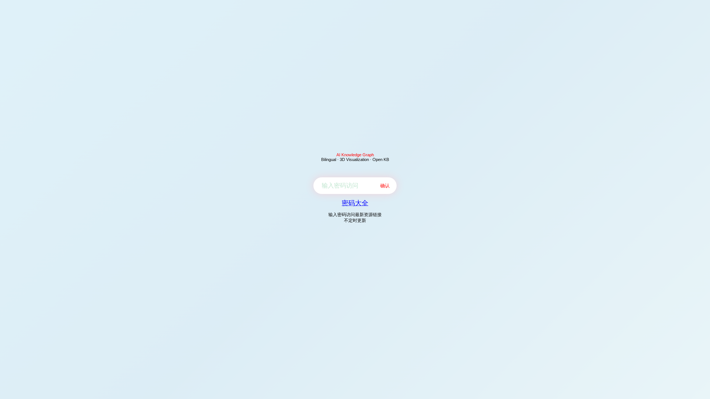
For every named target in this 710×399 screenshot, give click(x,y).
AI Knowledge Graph (355, 154)
